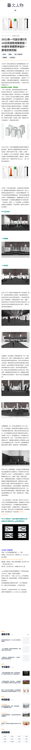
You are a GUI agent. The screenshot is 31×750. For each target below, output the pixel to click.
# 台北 (5, 736)
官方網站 (21, 512)
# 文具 (19, 741)
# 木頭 (26, 741)
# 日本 (12, 739)
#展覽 (10, 54)
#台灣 (4, 54)
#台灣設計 (12, 57)
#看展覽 (5, 57)
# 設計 (19, 736)
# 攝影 (5, 739)
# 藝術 (26, 739)
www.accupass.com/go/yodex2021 (11, 559)
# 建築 (26, 736)
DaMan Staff (15, 36)
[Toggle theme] (15, 10)
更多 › (28, 634)
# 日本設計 (12, 741)
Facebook (4, 514)
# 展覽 (5, 741)
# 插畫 (12, 736)
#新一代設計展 (18, 54)
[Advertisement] (15, 611)
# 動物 (19, 739)
